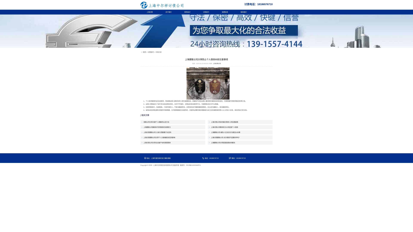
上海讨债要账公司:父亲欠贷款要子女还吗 (157, 132)
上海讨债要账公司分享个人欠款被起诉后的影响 (159, 137)
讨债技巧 (206, 12)
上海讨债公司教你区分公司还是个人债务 (224, 127)
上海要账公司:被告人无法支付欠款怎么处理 (225, 132)
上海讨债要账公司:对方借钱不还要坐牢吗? (225, 137)
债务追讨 (187, 12)
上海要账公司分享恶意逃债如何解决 (223, 142)
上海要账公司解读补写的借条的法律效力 (157, 127)
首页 (144, 52)
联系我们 (244, 12)
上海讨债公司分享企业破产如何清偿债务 (157, 142)
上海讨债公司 (217, 63)
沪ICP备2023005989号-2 (193, 165)
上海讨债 (150, 12)
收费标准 (225, 12)
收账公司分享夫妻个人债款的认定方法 (156, 122)
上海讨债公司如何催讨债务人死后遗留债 (224, 122)
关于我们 (169, 12)
